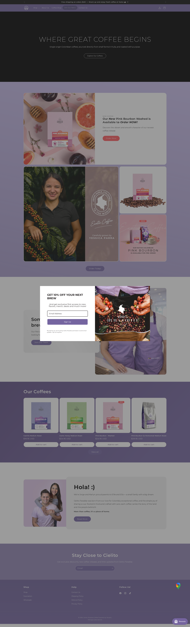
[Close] (147, 288)
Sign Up (67, 322)
